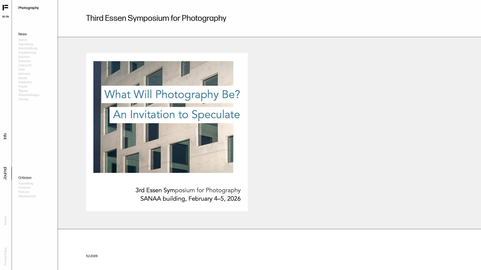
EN (7, 16)
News (22, 34)
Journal (5, 173)
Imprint (5, 220)
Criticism (25, 178)
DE (3, 16)
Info (5, 136)
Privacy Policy (5, 256)
